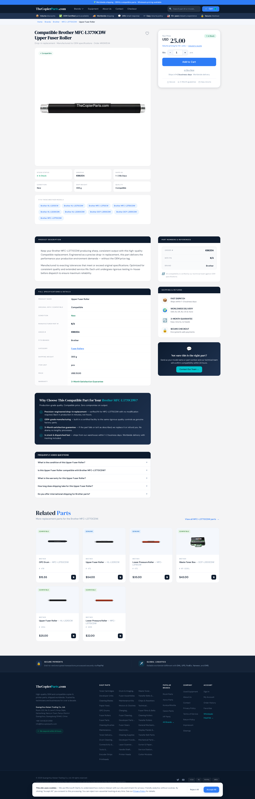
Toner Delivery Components (105, 735)
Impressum (188, 725)
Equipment (93, 8)
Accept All (211, 789)
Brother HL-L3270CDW (73, 206)
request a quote (195, 46)
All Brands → (168, 722)
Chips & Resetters (146, 700)
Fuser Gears (124, 725)
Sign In (206, 691)
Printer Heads (125, 754)
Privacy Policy (189, 708)
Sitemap (187, 730)
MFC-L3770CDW (69, 22)
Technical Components (144, 705)
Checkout (132, 8)
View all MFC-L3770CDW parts (202, 519)
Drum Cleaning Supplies (105, 740)
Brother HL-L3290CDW (75, 212)
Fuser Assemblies (127, 696)
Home (39, 22)
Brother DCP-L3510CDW (100, 212)
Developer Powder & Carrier (127, 740)
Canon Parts (168, 711)
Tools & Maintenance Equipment (104, 749)
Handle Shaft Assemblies (124, 749)
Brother (56, 22)
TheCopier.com (51, 9)
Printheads (104, 759)
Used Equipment (190, 691)
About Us (107, 8)
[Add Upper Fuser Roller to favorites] (147, 33)
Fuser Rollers (77, 348)
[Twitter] (177, 779)
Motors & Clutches (127, 705)
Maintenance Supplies (104, 730)
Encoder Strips (105, 754)
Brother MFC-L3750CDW (124, 206)
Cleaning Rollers (145, 715)
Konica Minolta (169, 705)
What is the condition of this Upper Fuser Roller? (93, 462)
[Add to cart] (73, 577)
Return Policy (189, 719)
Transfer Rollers (145, 720)
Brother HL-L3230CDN (50, 212)
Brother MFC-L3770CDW (51, 218)
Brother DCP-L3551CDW (126, 212)
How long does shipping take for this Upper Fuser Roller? (93, 486)
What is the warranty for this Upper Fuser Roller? (93, 478)
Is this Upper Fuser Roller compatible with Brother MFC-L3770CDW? (93, 470)
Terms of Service (190, 714)
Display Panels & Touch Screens (145, 730)
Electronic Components (125, 730)
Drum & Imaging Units (126, 691)
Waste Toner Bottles (143, 691)
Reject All (194, 789)
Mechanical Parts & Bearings (146, 740)
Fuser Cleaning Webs (125, 715)
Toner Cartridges (106, 691)
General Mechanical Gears (147, 725)
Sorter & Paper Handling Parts (145, 744)
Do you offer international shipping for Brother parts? (93, 494)
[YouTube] (183, 779)
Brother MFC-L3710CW (98, 206)
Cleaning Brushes (106, 725)
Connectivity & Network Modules (107, 744)
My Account (209, 697)
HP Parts (167, 716)
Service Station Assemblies (145, 749)
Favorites (208, 708)
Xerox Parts (168, 700)
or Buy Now (189, 70)
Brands (77, 8)
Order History (210, 702)
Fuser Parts (104, 720)
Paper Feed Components (105, 705)
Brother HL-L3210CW (49, 206)
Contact (119, 8)
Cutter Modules (145, 754)
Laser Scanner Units (125, 744)
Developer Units (106, 696)
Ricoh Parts (168, 694)
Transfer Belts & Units (145, 696)
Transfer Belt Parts (146, 735)
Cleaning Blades (106, 700)
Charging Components (125, 710)
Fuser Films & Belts (146, 710)
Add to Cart (189, 61)
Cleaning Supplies (126, 735)
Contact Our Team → (189, 369)
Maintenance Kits (126, 700)
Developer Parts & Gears (127, 720)
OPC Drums (104, 710)
